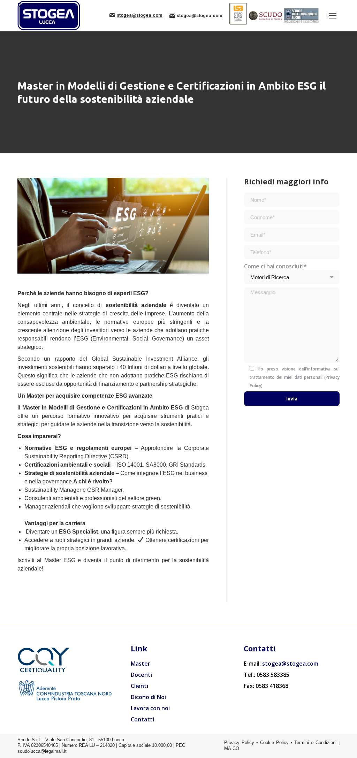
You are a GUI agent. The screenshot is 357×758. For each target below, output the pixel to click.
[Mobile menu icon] (333, 16)
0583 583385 (37, 5)
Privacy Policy (239, 742)
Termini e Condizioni (315, 742)
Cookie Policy (274, 742)
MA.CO (231, 748)
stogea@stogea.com (139, 15)
